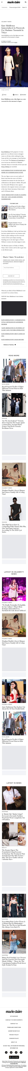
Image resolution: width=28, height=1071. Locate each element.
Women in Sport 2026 (14, 7)
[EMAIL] (15, 345)
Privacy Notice (20, 280)
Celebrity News (6, 21)
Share (5, 94)
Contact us (14, 1023)
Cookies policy (14, 1038)
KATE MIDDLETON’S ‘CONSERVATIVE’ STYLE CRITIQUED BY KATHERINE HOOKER (13, 322)
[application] (14, 308)
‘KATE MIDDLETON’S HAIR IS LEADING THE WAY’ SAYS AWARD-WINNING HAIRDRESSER (13, 197)
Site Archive (14, 1016)
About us (14, 1042)
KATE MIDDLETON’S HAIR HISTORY (12, 339)
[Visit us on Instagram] (11, 1052)
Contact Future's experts (14, 1020)
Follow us (16, 94)
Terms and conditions (14, 1027)
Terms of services (19, 279)
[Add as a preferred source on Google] (14, 1057)
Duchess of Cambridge (17, 160)
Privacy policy (14, 1034)
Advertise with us (14, 1031)
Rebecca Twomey (7, 41)
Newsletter (24, 94)
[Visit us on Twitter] (6, 1052)
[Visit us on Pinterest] (21, 1052)
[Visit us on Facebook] (16, 1052)
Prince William (5, 166)
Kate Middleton (5, 152)
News (16, 42)
